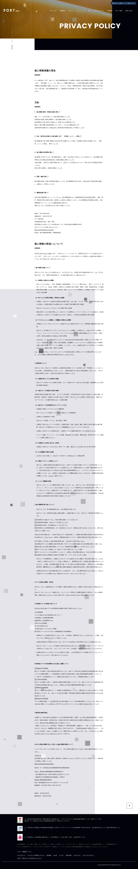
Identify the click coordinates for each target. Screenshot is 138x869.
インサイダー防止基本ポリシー (24, 846)
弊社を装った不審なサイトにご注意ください (123, 3)
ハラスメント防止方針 (66, 846)
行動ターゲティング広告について (42, 844)
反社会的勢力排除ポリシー (98, 844)
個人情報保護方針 (21, 844)
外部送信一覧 (88, 846)
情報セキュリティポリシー (85, 844)
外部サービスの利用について (57, 844)
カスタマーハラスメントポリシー (100, 846)
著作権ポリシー (56, 846)
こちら (50, 476)
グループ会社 (48, 253)
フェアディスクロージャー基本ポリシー (42, 846)
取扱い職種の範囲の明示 (78, 846)
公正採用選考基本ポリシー (112, 844)
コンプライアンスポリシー (71, 844)
